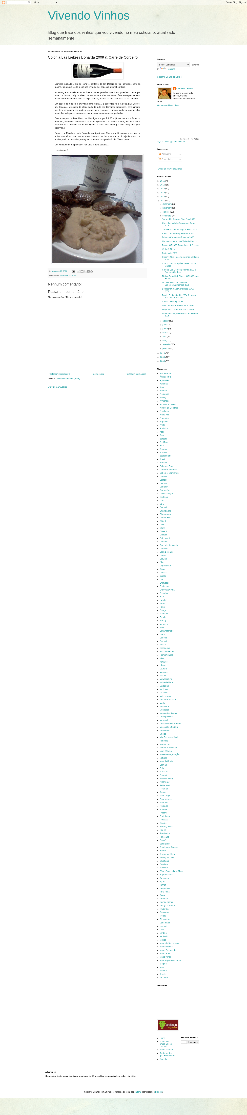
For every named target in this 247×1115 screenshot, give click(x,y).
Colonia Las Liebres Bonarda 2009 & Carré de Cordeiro (179, 271)
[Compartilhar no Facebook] (88, 271)
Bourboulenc (165, 456)
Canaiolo (164, 483)
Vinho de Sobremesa (169, 943)
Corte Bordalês (166, 552)
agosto (165, 321)
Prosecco (164, 820)
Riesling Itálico (166, 826)
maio (165, 332)
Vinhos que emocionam (170, 960)
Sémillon (164, 868)
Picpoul (163, 792)
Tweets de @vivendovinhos (169, 169)
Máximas (164, 689)
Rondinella (165, 833)
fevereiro (166, 344)
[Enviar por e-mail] (78, 271)
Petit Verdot (165, 782)
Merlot (162, 703)
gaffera (137, 1092)
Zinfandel (164, 977)
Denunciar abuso (58, 386)
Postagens (166, 154)
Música (163, 734)
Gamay (163, 620)
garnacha (164, 624)
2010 (162, 353)
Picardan (164, 789)
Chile (162, 524)
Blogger (158, 1092)
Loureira (163, 669)
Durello (163, 576)
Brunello (163, 463)
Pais (162, 768)
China (162, 528)
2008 (162, 361)
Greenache (165, 648)
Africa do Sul (165, 373)
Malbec (163, 675)
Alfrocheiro (165, 401)
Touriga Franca (166, 902)
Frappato (164, 614)
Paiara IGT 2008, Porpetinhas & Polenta (180, 245)
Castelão (164, 497)
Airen (162, 387)
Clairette (163, 535)
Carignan (164, 487)
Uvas (162, 929)
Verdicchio (164, 936)
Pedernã (164, 775)
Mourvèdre (165, 730)
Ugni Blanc (165, 923)
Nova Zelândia (166, 761)
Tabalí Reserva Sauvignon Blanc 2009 (179, 229)
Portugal (163, 809)
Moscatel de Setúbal (169, 727)
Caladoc (163, 480)
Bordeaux (164, 452)
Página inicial (98, 374)
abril (164, 336)
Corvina (163, 559)
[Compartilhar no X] (85, 271)
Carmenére (165, 490)
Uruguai (163, 926)
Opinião (163, 765)
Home (162, 1038)
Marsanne (164, 686)
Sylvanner (164, 878)
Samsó (163, 840)
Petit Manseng (166, 778)
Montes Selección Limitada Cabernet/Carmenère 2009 (175, 283)
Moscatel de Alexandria (170, 723)
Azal (162, 432)
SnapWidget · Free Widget (189, 139)
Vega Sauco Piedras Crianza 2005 (178, 309)
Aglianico (164, 384)
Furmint (163, 617)
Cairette (163, 476)
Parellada (164, 771)
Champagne (165, 511)
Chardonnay (165, 514)
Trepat (163, 916)
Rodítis (163, 830)
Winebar (163, 971)
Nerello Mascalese (168, 748)
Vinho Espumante (168, 950)
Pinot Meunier (166, 799)
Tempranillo (165, 888)
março (165, 340)
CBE (162, 504)
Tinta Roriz (165, 892)
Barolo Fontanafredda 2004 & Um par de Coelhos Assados (179, 296)
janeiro (165, 348)
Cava (162, 500)
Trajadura (164, 909)
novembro (167, 208)
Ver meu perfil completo (168, 105)
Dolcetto (163, 572)
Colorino (164, 541)
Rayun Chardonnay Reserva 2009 (178, 233)
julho (165, 325)
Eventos (163, 600)
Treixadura (165, 912)
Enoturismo (165, 586)
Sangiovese (165, 844)
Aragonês (164, 418)
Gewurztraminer (167, 631)
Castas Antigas (166, 494)
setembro (167, 216)
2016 (162, 181)
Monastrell (164, 710)
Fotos (162, 607)
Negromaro (165, 744)
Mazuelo (164, 692)
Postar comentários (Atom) (68, 379)
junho (165, 329)
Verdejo (163, 933)
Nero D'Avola (166, 751)
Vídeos (163, 940)
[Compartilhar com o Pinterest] (91, 271)
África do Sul (165, 377)
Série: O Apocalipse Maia (171, 871)
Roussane (164, 837)
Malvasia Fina (166, 679)
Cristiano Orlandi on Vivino (169, 77)
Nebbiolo (164, 741)
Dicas (162, 569)
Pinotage (164, 806)
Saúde (163, 850)
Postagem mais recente (59, 374)
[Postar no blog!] (82, 271)
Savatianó (164, 861)
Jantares (164, 662)
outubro (166, 212)
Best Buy (164, 442)
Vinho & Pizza (168, 249)
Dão (161, 562)
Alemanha (164, 394)
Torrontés (164, 899)
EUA (162, 596)
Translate (171, 69)
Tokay (162, 895)
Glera (162, 634)
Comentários (167, 159)
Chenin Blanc (166, 517)
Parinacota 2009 (169, 253)
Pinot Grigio (165, 796)
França (163, 610)
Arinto (162, 425)
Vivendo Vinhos (89, 15)
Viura (162, 967)
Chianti (163, 521)
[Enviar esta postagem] (73, 271)
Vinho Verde (165, 957)
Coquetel (164, 548)
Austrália (164, 428)
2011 (162, 200)
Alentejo (163, 397)
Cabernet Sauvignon (169, 473)
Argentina (64, 275)
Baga (162, 435)
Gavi (162, 627)
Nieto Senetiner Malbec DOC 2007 (178, 305)
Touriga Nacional (167, 905)
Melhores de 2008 (168, 699)
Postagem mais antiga (136, 374)
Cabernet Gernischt (168, 469)
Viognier (163, 964)
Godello (163, 638)
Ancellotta (164, 411)
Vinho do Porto (166, 946)
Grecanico (164, 641)
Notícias (163, 758)
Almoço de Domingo (169, 408)
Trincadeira (165, 919)
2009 (162, 357)
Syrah (162, 881)
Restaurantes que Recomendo (167, 1054)
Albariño (163, 391)
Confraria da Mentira (169, 545)
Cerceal (163, 507)
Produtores (165, 816)
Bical (162, 445)
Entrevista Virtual (167, 590)
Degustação (165, 566)
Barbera (163, 439)
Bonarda (72, 275)
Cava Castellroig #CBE (172, 301)
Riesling (163, 823)
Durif (162, 579)
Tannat (163, 885)
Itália (162, 658)
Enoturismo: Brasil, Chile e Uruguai (166, 1044)
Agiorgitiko (164, 380)
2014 (162, 189)
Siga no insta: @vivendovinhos (171, 141)
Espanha (164, 593)
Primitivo (164, 813)
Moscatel (164, 720)
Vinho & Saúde (166, 1050)
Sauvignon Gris (167, 857)
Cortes (163, 555)
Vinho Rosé (165, 953)
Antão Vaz (164, 415)
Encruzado (165, 583)
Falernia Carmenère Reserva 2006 (178, 237)
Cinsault (163, 531)
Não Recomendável (169, 737)
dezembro (167, 204)
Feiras (162, 603)
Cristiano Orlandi (184, 89)
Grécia (163, 645)
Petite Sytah (165, 785)
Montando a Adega (168, 713)
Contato (163, 1059)
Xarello (163, 974)
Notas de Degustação (169, 754)
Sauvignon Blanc (167, 854)
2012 (162, 196)
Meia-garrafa (165, 696)
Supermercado (166, 874)
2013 (162, 193)
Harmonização (166, 655)
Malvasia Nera (166, 682)
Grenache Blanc (167, 651)
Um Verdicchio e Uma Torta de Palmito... (180, 241)
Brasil (162, 459)
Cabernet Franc (167, 466)
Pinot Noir (164, 802)
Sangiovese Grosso (169, 847)
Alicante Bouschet (168, 404)
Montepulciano (166, 717)
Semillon (164, 864)
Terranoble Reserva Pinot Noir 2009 (178, 219)
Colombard (165, 538)
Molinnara (164, 706)
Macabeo (164, 672)
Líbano (163, 665)
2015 (162, 185)
